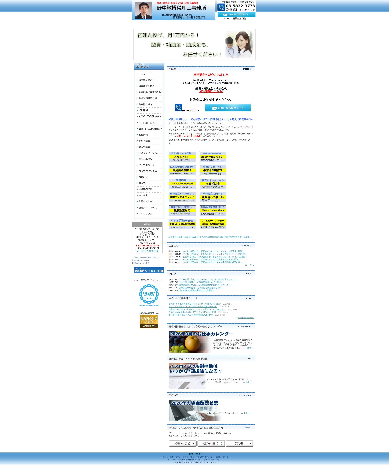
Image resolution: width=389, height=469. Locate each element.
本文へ (247, 413)
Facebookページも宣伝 (140, 263)
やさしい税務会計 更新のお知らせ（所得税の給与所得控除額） (211, 259)
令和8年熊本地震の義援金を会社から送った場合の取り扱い (195, 304)
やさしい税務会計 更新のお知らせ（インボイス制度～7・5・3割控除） (215, 254)
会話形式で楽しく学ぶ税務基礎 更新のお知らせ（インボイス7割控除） (215, 257)
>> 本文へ (249, 348)
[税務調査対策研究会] (149, 328)
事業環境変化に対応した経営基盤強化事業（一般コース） (205, 285)
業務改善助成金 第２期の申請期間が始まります (200, 288)
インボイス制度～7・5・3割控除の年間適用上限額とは (193, 306)
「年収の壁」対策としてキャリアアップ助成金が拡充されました (208, 279)
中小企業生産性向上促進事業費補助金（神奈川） (201, 282)
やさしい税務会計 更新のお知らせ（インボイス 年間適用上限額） (213, 251)
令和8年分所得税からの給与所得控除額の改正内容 (191, 315)
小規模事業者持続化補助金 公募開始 (196, 290)
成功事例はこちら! (211, 91)
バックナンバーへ (246, 318)
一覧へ (251, 265)
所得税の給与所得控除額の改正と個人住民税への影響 (192, 312)
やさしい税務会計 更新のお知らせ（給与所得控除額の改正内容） (212, 262)
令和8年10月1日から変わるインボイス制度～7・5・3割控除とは (197, 309)
